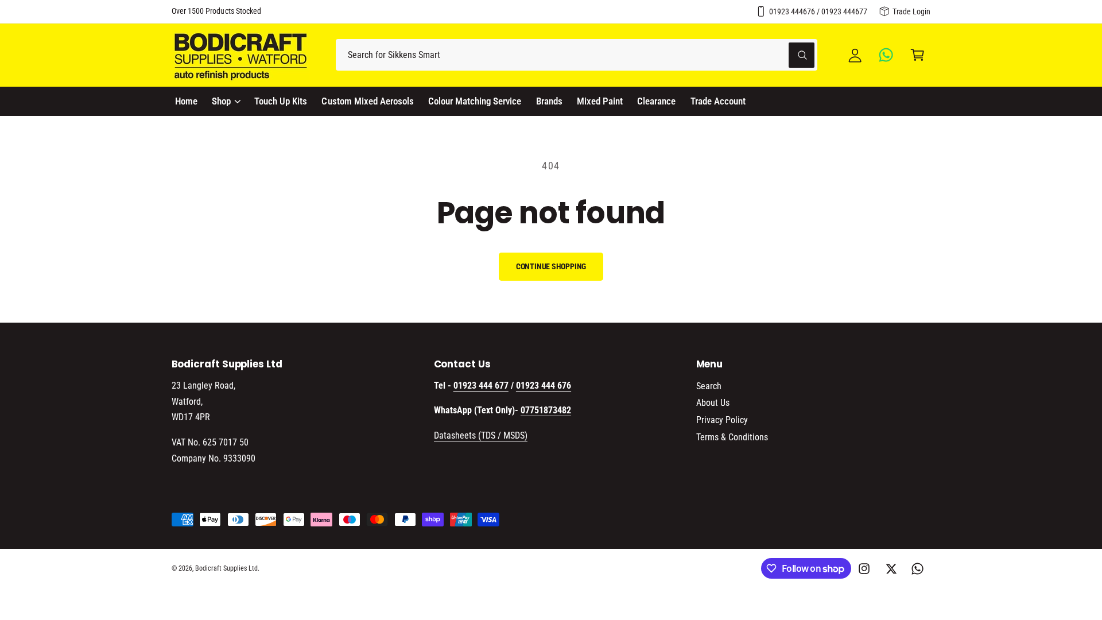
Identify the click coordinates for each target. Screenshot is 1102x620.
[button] (917, 55)
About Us (713, 402)
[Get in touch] (886, 55)
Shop (221, 101)
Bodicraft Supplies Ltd (226, 568)
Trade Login (911, 11)
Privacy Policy (722, 419)
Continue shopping (551, 266)
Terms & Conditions (732, 437)
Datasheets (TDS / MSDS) (480, 435)
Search (708, 386)
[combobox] (576, 55)
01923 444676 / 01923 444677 (818, 11)
